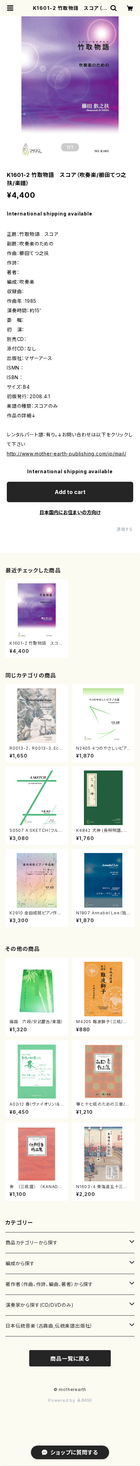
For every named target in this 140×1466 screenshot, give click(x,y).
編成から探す (20, 1263)
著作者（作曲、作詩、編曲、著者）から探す (49, 1284)
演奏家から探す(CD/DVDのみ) (39, 1305)
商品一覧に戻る (70, 1358)
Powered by (62, 1400)
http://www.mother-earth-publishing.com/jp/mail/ (66, 454)
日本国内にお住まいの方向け (70, 512)
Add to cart (70, 492)
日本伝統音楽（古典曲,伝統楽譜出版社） (49, 1326)
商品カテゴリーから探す (31, 1242)
